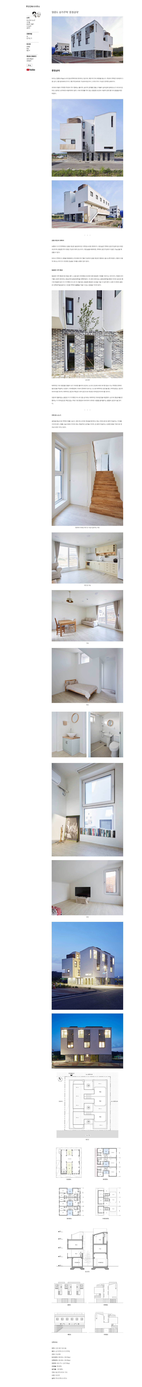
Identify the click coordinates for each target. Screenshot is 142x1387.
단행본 (28, 46)
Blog (29, 65)
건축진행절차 (30, 59)
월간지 (28, 50)
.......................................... (33, 16)
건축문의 (29, 61)
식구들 (28, 22)
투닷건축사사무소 (33, 6)
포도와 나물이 (30, 24)
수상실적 (29, 26)
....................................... (32, 54)
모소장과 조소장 (31, 20)
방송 (28, 48)
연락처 (28, 28)
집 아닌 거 (29, 38)
